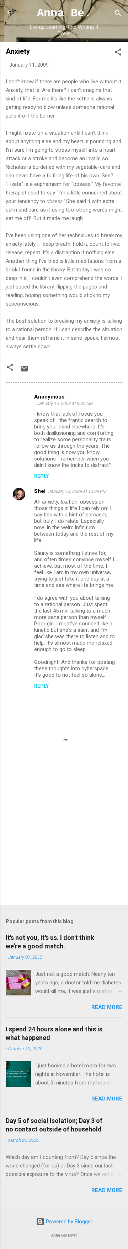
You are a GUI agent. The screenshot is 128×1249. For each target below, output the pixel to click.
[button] (118, 53)
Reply (41, 476)
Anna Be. (64, 13)
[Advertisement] (64, 849)
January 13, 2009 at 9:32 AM (65, 403)
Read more (106, 1007)
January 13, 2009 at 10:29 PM (77, 491)
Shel (40, 491)
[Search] (118, 14)
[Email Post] (24, 371)
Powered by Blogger (68, 1221)
